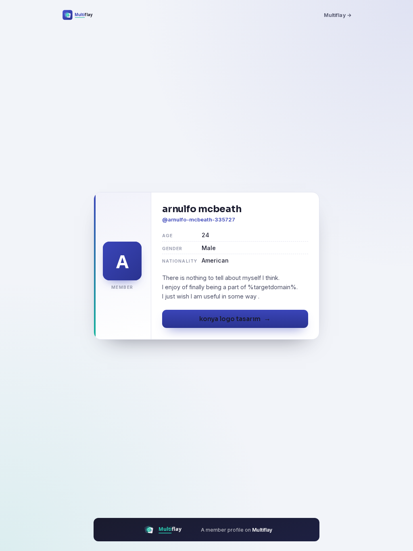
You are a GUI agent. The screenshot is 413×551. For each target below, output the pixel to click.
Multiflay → (338, 15)
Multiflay (262, 530)
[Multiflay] (82, 15)
